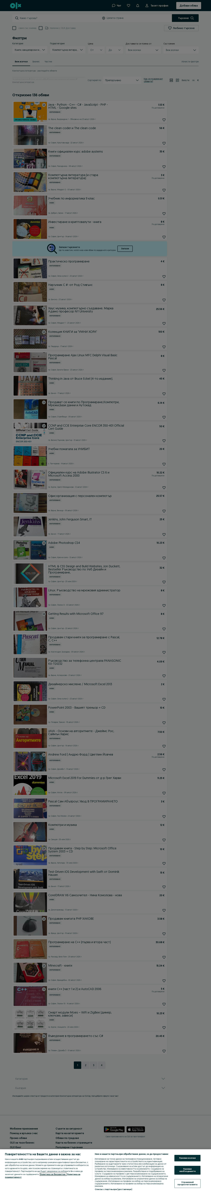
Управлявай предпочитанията (187, 1183)
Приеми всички (187, 1158)
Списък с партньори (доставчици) (113, 1189)
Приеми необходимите (187, 1170)
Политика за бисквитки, (53, 1174)
